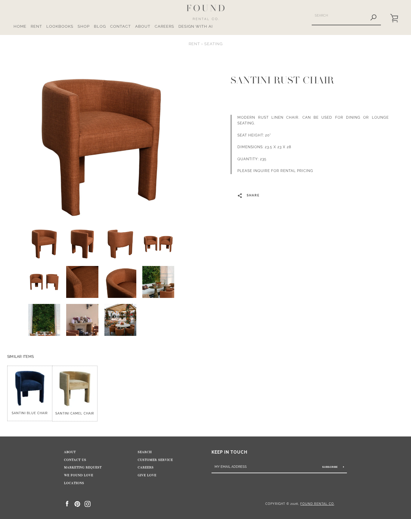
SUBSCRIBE (330, 466)
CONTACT (120, 26)
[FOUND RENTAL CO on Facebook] (67, 503)
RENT (36, 26)
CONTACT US (75, 460)
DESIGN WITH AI (195, 26)
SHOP (84, 26)
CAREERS (164, 26)
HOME (20, 26)
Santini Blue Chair (30, 413)
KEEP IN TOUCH (229, 452)
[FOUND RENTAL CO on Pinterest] (77, 503)
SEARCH (145, 452)
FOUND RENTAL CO (317, 503)
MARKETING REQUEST (83, 467)
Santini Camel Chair (74, 413)
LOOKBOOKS (59, 26)
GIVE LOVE (147, 475)
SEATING (213, 44)
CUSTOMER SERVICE (155, 460)
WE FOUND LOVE (78, 475)
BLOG (100, 26)
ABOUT (142, 26)
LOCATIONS (74, 483)
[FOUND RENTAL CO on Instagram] (88, 503)
